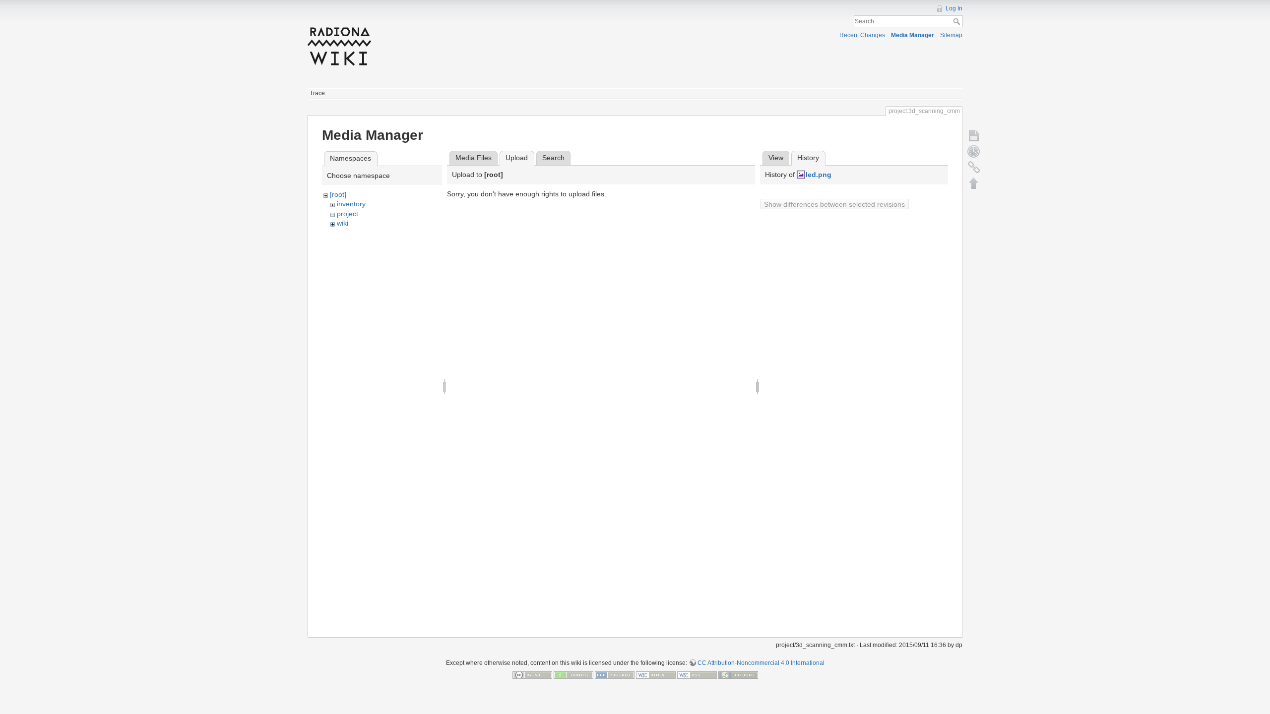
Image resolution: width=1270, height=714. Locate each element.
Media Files (473, 158)
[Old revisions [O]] (974, 151)
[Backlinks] (974, 167)
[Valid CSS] (697, 674)
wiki (342, 223)
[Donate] (573, 674)
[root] (338, 194)
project (347, 214)
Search (957, 21)
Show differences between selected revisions (834, 204)
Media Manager (912, 35)
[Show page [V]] (974, 135)
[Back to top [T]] (974, 183)
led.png (818, 174)
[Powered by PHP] (615, 674)
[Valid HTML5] (656, 674)
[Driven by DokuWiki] (738, 674)
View (775, 158)
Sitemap (951, 35)
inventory (351, 204)
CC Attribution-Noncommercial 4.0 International (761, 662)
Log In (954, 8)
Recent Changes (862, 35)
